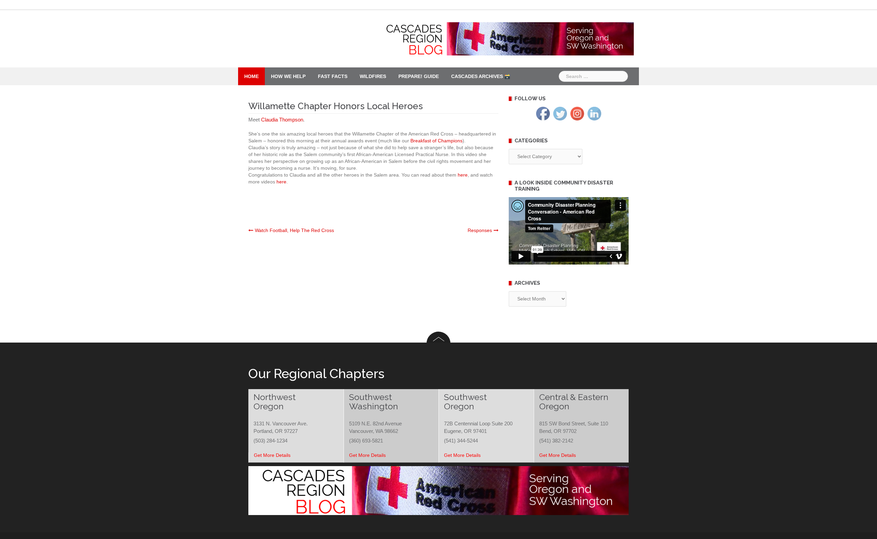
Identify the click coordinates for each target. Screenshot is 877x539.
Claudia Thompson (282, 120)
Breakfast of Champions (436, 140)
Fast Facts (332, 76)
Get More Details (272, 455)
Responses (480, 230)
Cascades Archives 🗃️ (480, 76)
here (463, 175)
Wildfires (373, 76)
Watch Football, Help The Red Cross (294, 230)
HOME (251, 76)
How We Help (288, 76)
